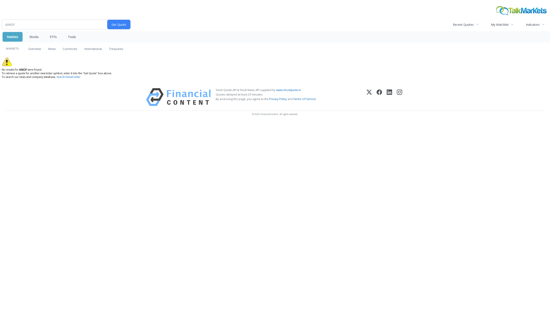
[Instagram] (399, 97)
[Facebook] (379, 97)
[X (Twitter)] (369, 97)
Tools (72, 37)
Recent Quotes (463, 25)
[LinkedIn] (389, 97)
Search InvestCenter (69, 77)
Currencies (70, 49)
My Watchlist (500, 25)
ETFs (53, 37)
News (52, 49)
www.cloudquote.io (288, 90)
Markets (12, 37)
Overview (34, 49)
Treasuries (116, 49)
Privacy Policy (278, 99)
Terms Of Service (304, 99)
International (93, 49)
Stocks (34, 37)
